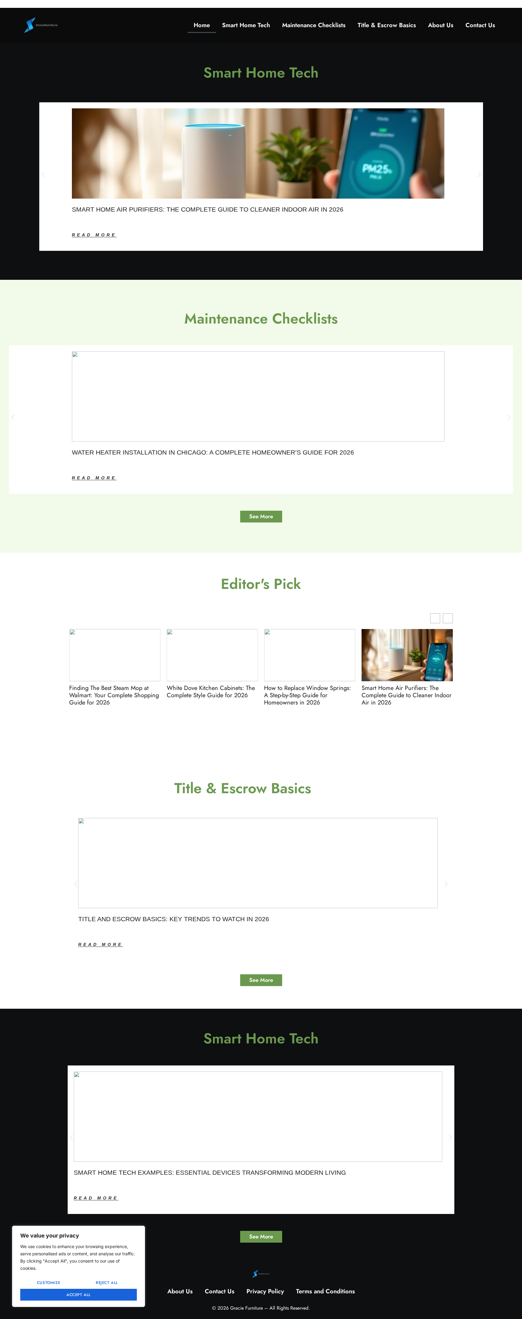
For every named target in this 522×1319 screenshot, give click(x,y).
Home (202, 25)
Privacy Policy (265, 1291)
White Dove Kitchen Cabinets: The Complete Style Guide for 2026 (211, 692)
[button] (43, 174)
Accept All (78, 1295)
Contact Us (480, 25)
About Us (440, 25)
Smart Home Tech (246, 25)
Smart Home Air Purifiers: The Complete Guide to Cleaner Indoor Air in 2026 (407, 695)
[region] (78, 1266)
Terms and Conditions (325, 1291)
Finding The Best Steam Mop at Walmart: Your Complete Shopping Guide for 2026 (114, 695)
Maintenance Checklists (314, 25)
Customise (48, 1282)
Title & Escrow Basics (387, 25)
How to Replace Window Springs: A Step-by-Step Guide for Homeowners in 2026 (307, 695)
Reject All (107, 1282)
